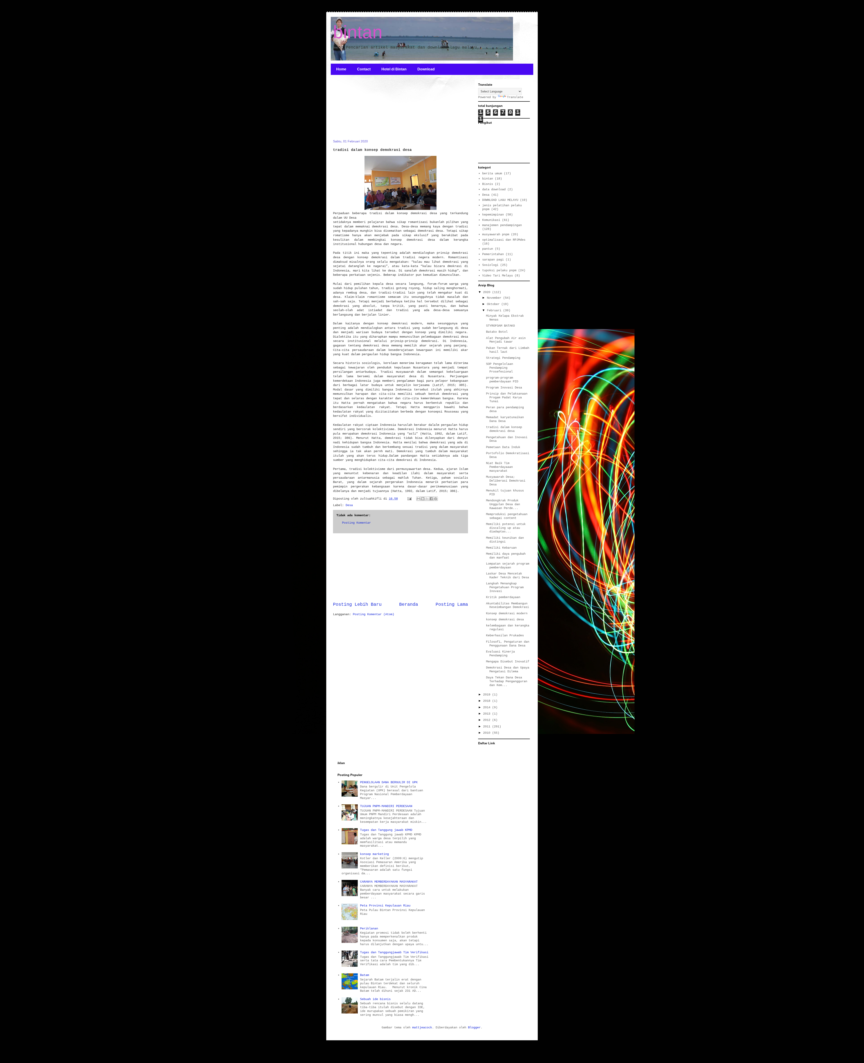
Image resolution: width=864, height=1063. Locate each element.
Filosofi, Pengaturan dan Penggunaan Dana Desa (507, 643)
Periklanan (369, 928)
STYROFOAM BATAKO (500, 325)
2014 (487, 707)
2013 (487, 713)
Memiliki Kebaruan (501, 547)
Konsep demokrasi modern (506, 613)
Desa (349, 505)
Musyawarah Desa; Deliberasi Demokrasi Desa (505, 480)
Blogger (474, 1027)
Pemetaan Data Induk (503, 447)
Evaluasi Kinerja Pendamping (500, 653)
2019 (487, 694)
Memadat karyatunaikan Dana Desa (505, 419)
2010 (487, 733)
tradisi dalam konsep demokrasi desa (504, 429)
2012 (487, 720)
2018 (487, 701)
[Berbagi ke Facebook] (431, 498)
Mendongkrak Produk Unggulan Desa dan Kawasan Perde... (503, 504)
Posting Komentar (356, 523)
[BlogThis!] (423, 498)
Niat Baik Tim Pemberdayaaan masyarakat (499, 467)
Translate (515, 97)
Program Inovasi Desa (504, 387)
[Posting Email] (409, 498)
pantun (487, 249)
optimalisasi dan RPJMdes (503, 240)
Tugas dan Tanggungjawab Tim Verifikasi (394, 952)
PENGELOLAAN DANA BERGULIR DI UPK (389, 782)
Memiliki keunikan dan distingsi (505, 539)
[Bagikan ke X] (427, 498)
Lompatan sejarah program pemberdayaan (507, 565)
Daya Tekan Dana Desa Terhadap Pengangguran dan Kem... (506, 681)
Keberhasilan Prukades (505, 635)
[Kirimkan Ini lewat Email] (418, 498)
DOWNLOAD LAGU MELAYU (500, 200)
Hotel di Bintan (394, 69)
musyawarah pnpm (495, 234)
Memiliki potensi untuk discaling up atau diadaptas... (506, 528)
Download (426, 69)
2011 (487, 726)
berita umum (492, 173)
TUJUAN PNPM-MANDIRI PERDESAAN (386, 806)
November (495, 298)
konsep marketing (374, 854)
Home (341, 69)
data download (494, 189)
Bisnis (487, 184)
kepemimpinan (493, 214)
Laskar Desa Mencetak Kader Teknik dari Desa (507, 575)
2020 (487, 292)
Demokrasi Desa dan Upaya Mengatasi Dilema (507, 669)
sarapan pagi (493, 259)
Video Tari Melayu (497, 275)
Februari (495, 310)
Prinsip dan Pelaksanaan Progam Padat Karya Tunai (506, 397)
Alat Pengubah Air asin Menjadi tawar (506, 340)
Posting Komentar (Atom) (373, 614)
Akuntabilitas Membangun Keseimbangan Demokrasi (507, 605)
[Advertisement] (366, 110)
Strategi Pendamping (503, 358)
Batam (364, 975)
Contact (364, 69)
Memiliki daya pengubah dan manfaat (506, 555)
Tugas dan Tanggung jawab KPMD (386, 830)
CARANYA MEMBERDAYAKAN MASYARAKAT (389, 882)
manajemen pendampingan (502, 225)
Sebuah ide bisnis (375, 999)
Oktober (494, 304)
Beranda (408, 604)
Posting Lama (452, 604)
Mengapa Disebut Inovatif (507, 661)
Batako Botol (497, 332)
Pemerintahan (493, 254)
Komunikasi (491, 220)
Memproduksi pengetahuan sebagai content (506, 516)
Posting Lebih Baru (357, 604)
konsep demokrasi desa (505, 619)
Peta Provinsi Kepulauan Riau (385, 905)
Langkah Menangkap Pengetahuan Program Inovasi (505, 587)
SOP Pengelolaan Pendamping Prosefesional (499, 367)
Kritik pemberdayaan (503, 597)
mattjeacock (422, 1027)
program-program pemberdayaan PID (502, 379)
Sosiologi (490, 265)
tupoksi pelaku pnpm (499, 270)
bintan (357, 32)
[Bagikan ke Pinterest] (435, 498)
